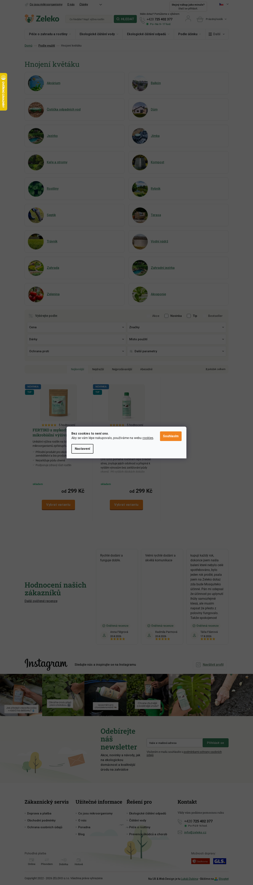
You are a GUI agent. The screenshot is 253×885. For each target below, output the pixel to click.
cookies (147, 438)
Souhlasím (171, 436)
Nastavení (82, 449)
